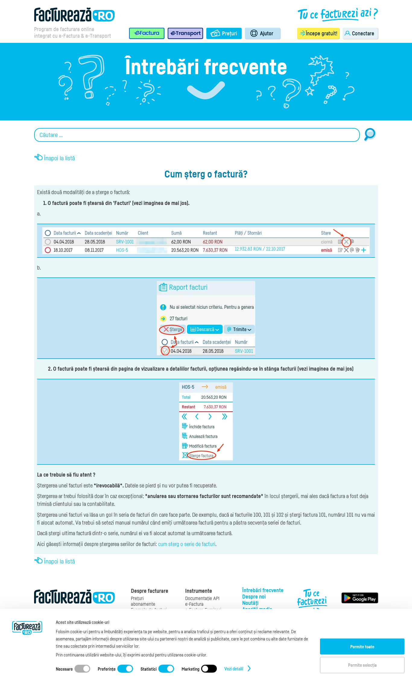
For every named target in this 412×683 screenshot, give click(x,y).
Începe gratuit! (322, 33)
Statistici (149, 668)
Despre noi (254, 596)
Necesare (64, 668)
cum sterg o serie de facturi (186, 544)
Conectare (363, 33)
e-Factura (194, 604)
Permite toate (362, 646)
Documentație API (202, 598)
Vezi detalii (233, 668)
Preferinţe (107, 668)
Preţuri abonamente (143, 601)
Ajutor (266, 33)
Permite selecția (362, 665)
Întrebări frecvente (263, 590)
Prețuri (229, 33)
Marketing (190, 668)
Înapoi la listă (59, 158)
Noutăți (250, 602)
